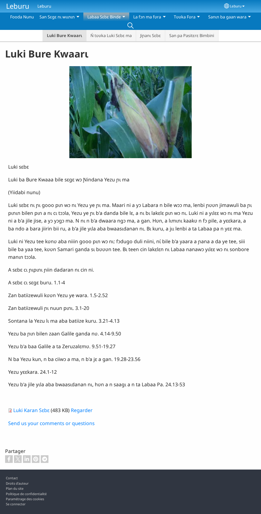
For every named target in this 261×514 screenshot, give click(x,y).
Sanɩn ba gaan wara (227, 17)
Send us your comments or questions (51, 423)
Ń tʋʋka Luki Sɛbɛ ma (111, 35)
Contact (12, 478)
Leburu (17, 6)
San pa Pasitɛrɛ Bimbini (191, 35)
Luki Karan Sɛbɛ (31, 410)
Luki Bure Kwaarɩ (64, 35)
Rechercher (130, 25)
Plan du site (14, 488)
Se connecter (15, 504)
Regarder (82, 410)
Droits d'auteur (17, 483)
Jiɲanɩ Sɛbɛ (150, 35)
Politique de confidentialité (26, 494)
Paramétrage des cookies (25, 499)
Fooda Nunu (22, 17)
